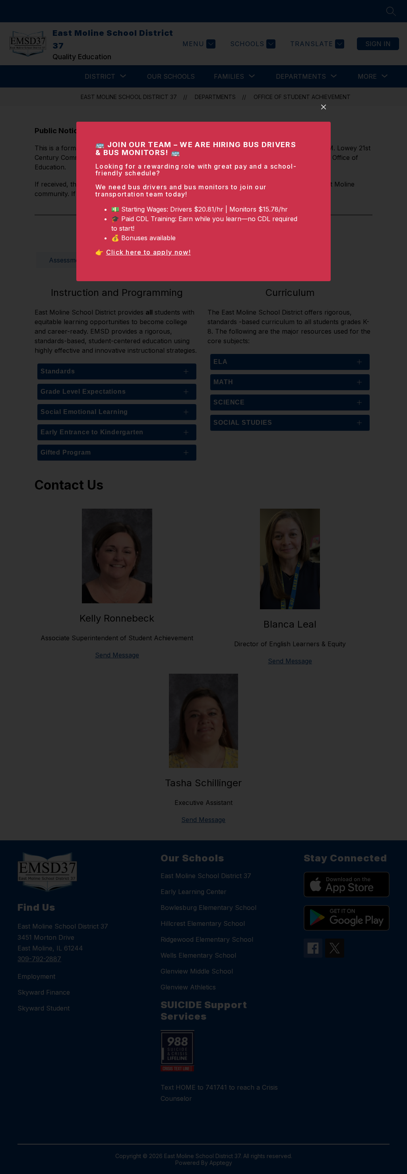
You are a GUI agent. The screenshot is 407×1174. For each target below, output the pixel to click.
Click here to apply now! (148, 252)
